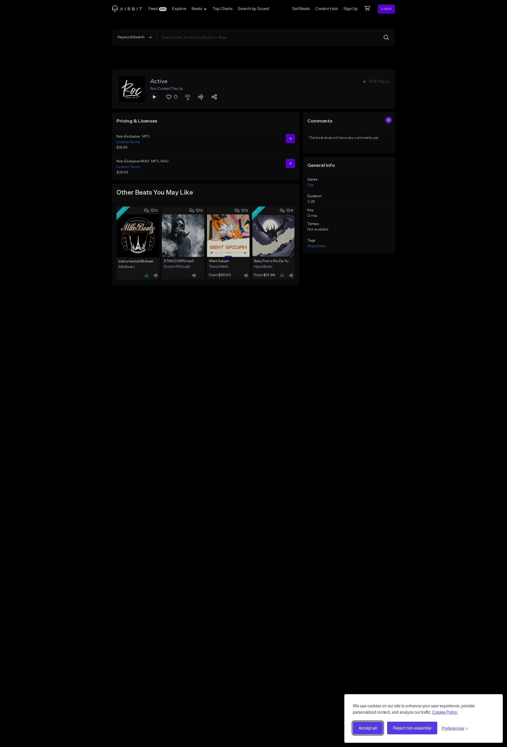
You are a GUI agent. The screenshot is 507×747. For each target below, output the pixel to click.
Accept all (368, 728)
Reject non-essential (412, 728)
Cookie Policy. (445, 712)
